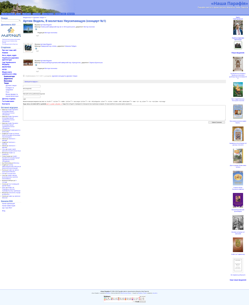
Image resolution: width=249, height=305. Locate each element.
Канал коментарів (8, 206)
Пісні (7, 92)
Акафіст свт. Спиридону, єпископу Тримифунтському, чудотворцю (11, 189)
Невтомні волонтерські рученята (11, 39)
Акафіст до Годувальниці (238, 254)
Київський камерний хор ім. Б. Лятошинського (58, 27)
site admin (155, 293)
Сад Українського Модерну (9, 63)
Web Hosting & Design (126, 293)
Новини (5, 53)
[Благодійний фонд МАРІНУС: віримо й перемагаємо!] (11, 32)
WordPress (108, 293)
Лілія (3, 173)
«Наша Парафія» (229, 3)
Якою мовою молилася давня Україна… (238, 122)
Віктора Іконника (51, 33)
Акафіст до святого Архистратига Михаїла (10, 170)
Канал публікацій (8, 203)
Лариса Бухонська (96, 62)
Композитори (9, 76)
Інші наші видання (238, 280)
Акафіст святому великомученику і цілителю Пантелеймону (10, 177)
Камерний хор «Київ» (49, 46)
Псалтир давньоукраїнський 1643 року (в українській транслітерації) (11, 166)
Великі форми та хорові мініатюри (12, 95)
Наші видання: (238, 52)
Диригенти (8, 78)
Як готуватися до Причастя (238, 275)
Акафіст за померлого (8, 153)
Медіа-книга (27, 14)
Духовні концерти (59, 76)
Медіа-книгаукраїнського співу (9, 73)
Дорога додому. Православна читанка (238, 166)
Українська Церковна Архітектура (238, 38)
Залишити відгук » (31, 81)
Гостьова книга (61, 14)
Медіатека (27, 17)
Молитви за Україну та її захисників (238, 233)
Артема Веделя (46, 25)
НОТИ (18, 14)
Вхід (3, 211)
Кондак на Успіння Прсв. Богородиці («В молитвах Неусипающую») (11, 135)
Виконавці (8, 81)
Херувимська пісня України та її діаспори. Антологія (238, 144)
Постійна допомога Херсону (10, 44)
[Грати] (36, 29)
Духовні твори (38, 17)
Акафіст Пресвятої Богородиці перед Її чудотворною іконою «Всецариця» (10, 112)
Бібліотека (36, 14)
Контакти (71, 14)
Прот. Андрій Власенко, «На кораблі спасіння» (237, 99)
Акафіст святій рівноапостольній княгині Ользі (11, 150)
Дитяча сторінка (47, 14)
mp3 (37, 36)
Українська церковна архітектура (10, 59)
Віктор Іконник (89, 27)
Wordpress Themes (142, 293)
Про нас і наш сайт (8, 14)
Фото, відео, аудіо (9, 55)
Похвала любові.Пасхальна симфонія (238, 188)
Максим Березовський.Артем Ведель (238, 210)
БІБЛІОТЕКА (6, 67)
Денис (4, 187)
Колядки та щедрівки (10, 89)
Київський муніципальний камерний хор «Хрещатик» (61, 62)
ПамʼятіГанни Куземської (238, 18)
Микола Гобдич (70, 46)
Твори (6, 83)
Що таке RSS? (7, 208)
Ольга (4, 149)
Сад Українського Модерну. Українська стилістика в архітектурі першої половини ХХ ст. (238, 76)
